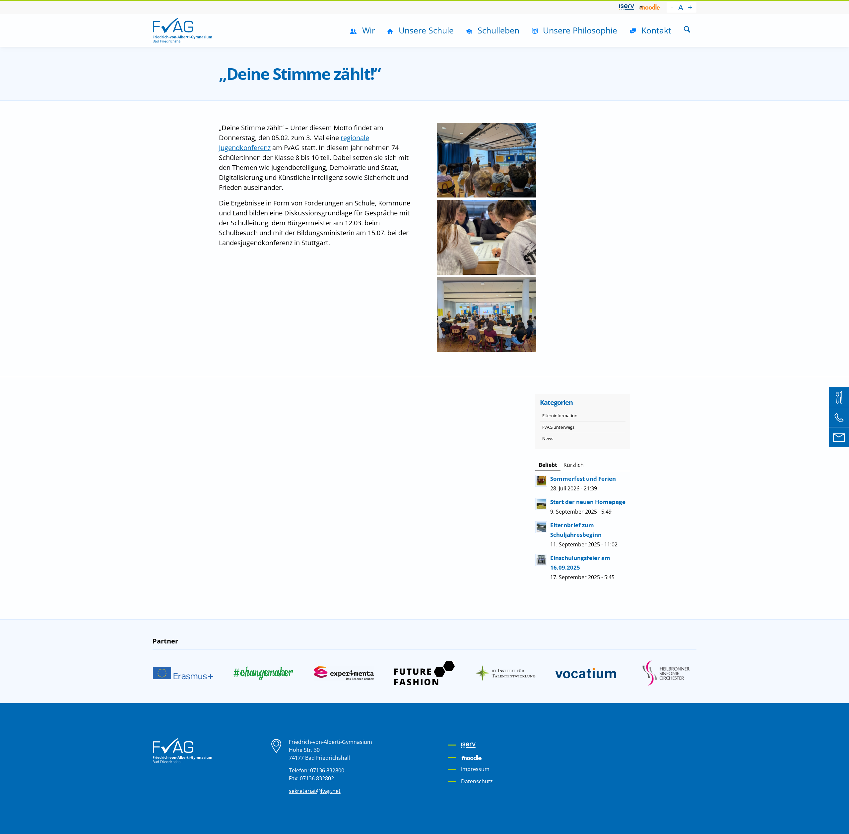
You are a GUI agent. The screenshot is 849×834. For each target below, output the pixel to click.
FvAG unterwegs (558, 427)
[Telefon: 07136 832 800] (839, 417)
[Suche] (687, 30)
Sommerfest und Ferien (583, 478)
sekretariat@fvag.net (315, 791)
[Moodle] (649, 7)
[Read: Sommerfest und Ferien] (541, 481)
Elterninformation (559, 415)
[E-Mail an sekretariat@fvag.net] (839, 437)
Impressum (475, 769)
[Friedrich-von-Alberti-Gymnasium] (182, 30)
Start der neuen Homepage (587, 502)
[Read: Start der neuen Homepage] (541, 504)
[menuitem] (626, 7)
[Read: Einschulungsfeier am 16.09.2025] (541, 560)
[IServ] (626, 7)
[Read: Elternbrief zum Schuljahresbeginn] (541, 527)
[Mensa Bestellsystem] (839, 397)
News (547, 438)
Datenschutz (477, 781)
